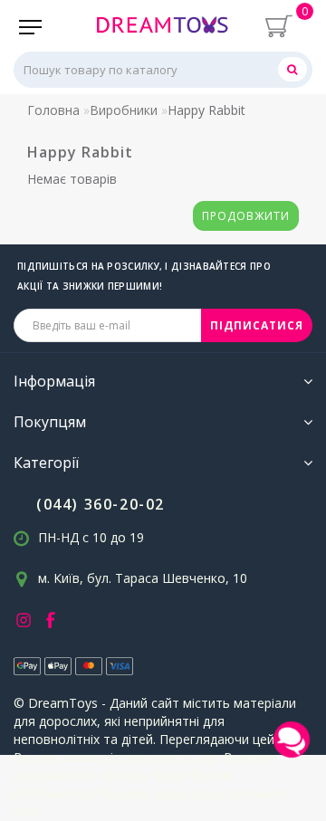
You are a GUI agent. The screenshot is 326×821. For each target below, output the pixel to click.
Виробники (124, 110)
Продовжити (246, 216)
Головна (53, 110)
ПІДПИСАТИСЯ (256, 325)
